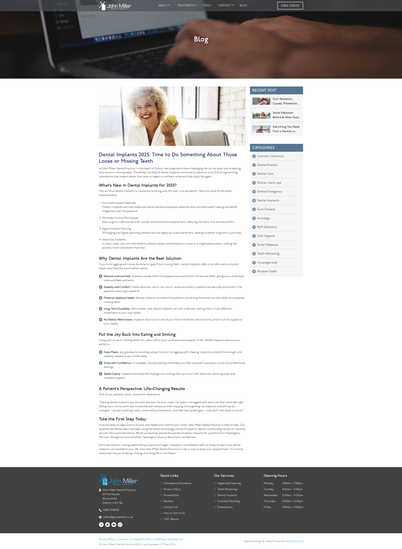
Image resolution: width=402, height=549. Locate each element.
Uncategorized (267, 262)
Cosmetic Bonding (228, 501)
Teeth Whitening (268, 253)
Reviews (168, 501)
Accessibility (171, 495)
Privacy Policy (172, 489)
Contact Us (171, 507)
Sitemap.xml (175, 539)
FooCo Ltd (296, 541)
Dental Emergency (269, 191)
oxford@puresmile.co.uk (118, 517)
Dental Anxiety (267, 165)
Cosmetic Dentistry (270, 156)
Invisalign (263, 218)
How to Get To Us (174, 513)
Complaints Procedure (177, 483)
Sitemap (161, 539)
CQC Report (171, 519)
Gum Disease (266, 209)
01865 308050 (290, 5)
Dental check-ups (269, 182)
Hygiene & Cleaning (229, 483)
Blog (243, 5)
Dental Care (265, 173)
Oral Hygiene (266, 236)
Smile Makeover (267, 245)
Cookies (123, 539)
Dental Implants (268, 200)
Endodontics (225, 507)
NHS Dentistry (267, 227)
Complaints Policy (142, 539)
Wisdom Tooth (267, 271)
